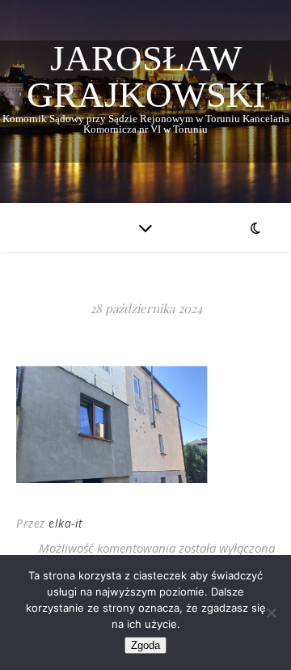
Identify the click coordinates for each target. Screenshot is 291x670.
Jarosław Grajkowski (146, 76)
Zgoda (145, 645)
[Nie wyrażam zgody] (271, 612)
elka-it (65, 523)
